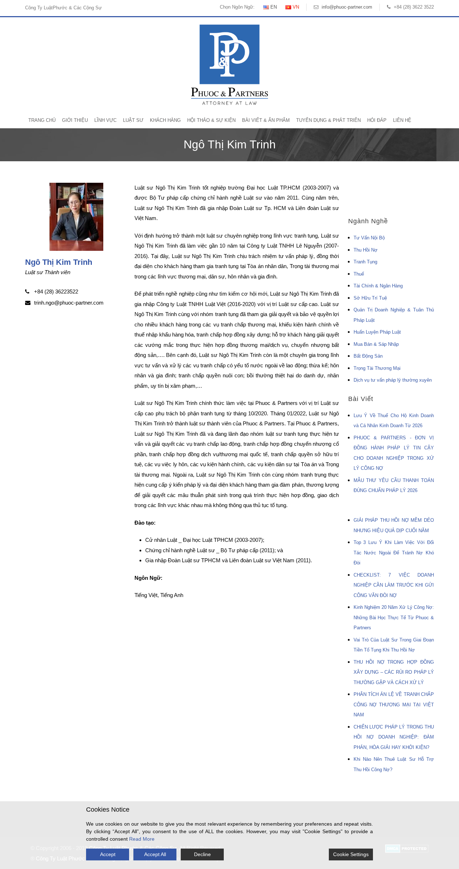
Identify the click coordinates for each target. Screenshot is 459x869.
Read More (142, 839)
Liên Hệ (402, 120)
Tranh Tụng (365, 261)
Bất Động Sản (368, 356)
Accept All (155, 854)
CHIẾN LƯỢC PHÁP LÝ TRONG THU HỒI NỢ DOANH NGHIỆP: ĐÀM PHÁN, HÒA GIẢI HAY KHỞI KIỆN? (394, 737)
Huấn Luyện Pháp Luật (377, 332)
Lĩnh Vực (105, 120)
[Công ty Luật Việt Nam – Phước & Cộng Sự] (229, 64)
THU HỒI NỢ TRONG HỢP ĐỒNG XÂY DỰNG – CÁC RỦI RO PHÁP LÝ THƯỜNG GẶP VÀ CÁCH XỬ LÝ (394, 672)
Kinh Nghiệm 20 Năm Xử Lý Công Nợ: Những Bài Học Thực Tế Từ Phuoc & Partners (394, 617)
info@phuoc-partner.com (347, 7)
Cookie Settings (351, 854)
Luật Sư (133, 120)
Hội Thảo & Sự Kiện (211, 120)
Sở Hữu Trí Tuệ (370, 298)
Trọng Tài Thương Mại (377, 368)
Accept (107, 854)
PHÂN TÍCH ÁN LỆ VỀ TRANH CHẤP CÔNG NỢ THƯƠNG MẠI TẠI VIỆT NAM (394, 704)
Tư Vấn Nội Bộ (369, 237)
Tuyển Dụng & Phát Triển (328, 120)
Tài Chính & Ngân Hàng (378, 285)
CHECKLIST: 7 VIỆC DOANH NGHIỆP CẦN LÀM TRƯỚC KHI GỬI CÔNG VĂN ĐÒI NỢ (394, 585)
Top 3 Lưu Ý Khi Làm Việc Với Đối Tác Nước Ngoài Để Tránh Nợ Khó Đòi (394, 552)
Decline (202, 854)
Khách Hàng (165, 120)
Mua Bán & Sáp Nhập (376, 344)
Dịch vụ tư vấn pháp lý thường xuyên (393, 380)
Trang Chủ (42, 120)
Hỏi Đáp (377, 120)
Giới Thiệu (75, 120)
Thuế (359, 274)
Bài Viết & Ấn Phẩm (266, 120)
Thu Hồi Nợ (366, 250)
